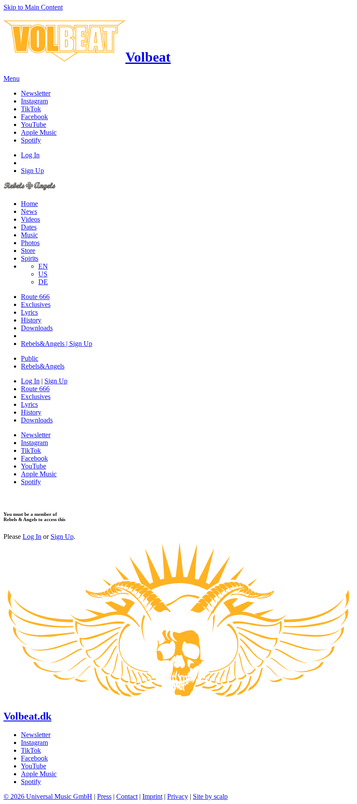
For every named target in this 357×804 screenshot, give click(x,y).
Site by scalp (210, 796)
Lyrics (29, 312)
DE (43, 282)
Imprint (152, 796)
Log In (30, 155)
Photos (30, 242)
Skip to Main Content (33, 7)
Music (29, 235)
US (42, 274)
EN (43, 266)
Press (104, 796)
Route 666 (35, 296)
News (29, 211)
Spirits (29, 258)
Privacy (177, 796)
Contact (127, 796)
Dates (29, 227)
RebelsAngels (42, 366)
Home (29, 203)
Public (29, 358)
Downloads (37, 328)
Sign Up (32, 170)
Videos (30, 219)
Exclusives (36, 304)
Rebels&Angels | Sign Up (56, 343)
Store (28, 250)
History (31, 320)
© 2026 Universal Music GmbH (47, 796)
